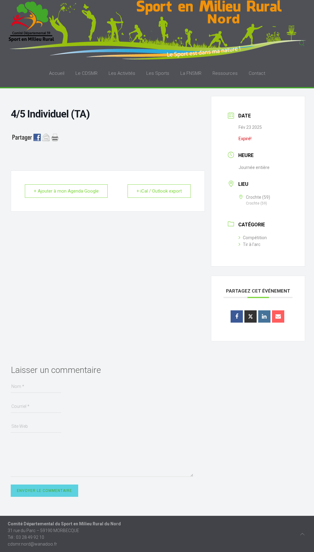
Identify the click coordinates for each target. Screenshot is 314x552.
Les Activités (122, 73)
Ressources (225, 73)
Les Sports (157, 73)
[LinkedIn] (264, 316)
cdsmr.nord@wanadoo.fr (32, 544)
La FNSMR (190, 73)
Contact (257, 73)
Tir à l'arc (251, 244)
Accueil (56, 73)
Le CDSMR (86, 73)
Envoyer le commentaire (44, 491)
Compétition (255, 237)
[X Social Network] (250, 316)
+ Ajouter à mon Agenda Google (66, 191)
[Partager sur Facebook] (237, 316)
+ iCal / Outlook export (159, 191)
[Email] (278, 316)
